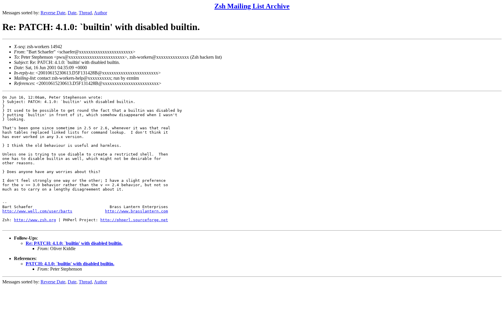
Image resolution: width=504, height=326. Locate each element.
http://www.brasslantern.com (136, 211)
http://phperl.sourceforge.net (134, 220)
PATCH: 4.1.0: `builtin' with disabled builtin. (70, 263)
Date (72, 12)
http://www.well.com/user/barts (37, 211)
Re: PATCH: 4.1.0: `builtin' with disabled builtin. (74, 243)
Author (100, 12)
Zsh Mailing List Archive (252, 6)
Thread (85, 12)
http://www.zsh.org (35, 220)
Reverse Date (53, 12)
